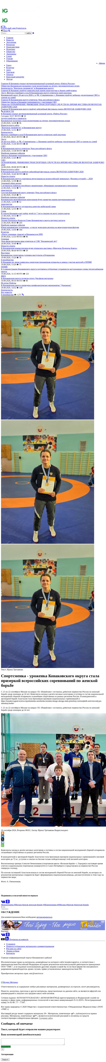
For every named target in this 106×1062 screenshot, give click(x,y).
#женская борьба (81, 905)
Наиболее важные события (13, 153)
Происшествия (12, 47)
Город (8, 65)
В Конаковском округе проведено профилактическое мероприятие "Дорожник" (36, 285)
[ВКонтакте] (2, 836)
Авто (8, 70)
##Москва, (61, 905)
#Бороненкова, (7, 905)
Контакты (10, 953)
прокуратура (6, 190)
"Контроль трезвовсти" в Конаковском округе (21, 128)
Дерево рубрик (12, 951)
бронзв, (25, 905)
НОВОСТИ (8, 111)
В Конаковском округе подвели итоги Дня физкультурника (27, 278)
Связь (3, 211)
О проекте (10, 944)
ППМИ (4, 267)
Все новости (6, 292)
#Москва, (18, 905)
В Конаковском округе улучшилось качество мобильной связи (28, 206)
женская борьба (36, 905)
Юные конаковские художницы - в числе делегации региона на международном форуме (40, 227)
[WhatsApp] (2, 845)
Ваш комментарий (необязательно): (21, 1034)
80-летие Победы (8, 283)
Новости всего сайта (10, 125)
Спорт (9, 56)
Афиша (102, 63)
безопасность (7, 132)
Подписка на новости (18, 939)
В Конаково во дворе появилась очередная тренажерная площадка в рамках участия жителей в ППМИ (46, 262)
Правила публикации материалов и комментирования (30, 946)
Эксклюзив (11, 42)
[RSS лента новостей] (7, 939)
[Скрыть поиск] (33, 33)
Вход (5, 31)
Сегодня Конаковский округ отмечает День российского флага (28, 192)
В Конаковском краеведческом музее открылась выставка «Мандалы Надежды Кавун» (39, 248)
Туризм (9, 58)
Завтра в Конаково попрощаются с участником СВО (24, 155)
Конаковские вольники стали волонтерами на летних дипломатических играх (35, 121)
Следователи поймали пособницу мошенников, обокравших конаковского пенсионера (39, 186)
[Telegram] (2, 842)
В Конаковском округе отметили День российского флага (26, 148)
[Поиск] (9, 31)
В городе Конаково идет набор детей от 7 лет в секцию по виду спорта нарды (35, 213)
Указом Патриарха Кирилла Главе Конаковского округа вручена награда (33, 220)
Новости (10, 40)
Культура (10, 67)
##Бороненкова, (50, 905)
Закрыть (5, 1060)
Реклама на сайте (13, 949)
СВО (3, 146)
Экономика (11, 54)
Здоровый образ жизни (11, 183)
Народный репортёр (15, 77)
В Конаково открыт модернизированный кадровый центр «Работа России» (34, 114)
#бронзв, (70, 905)
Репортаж (10, 45)
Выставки (5, 253)
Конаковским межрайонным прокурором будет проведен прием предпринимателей (38, 199)
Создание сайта (46, 1018)
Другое (9, 79)
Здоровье (5, 239)
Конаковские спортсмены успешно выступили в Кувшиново (28, 255)
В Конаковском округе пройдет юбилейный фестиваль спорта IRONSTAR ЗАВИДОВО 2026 (42, 172)
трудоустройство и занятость (13, 118)
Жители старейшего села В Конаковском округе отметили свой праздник (33, 134)
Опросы (9, 74)
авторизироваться (44, 917)
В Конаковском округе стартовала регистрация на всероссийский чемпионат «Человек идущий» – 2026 (47, 179)
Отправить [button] (6, 1047)
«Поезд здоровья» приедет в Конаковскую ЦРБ (22, 234)
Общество (10, 52)
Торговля (10, 72)
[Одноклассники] (2, 833)
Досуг (3, 139)
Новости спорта (8, 176)
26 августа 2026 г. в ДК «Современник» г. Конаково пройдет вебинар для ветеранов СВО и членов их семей (49, 141)
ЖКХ (3, 276)
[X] (2, 839)
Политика (10, 49)
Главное (9, 38)
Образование (12, 61)
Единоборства (7, 260)
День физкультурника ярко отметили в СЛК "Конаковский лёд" (29, 241)
